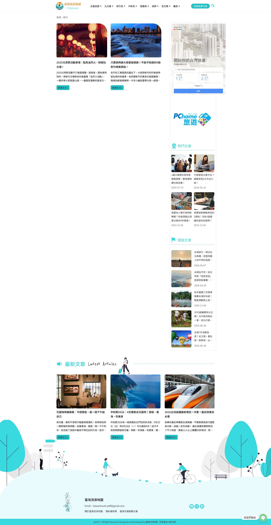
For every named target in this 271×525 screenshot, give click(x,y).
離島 (175, 6)
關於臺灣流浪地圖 (94, 511)
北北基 (107, 6)
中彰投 (131, 6)
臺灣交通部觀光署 (129, 511)
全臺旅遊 (94, 6)
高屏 (154, 6)
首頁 (58, 17)
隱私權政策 (111, 511)
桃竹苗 (119, 6)
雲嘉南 (143, 6)
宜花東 (164, 6)
